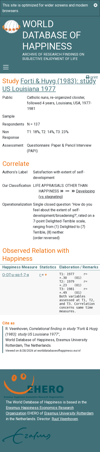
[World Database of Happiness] (11, 38)
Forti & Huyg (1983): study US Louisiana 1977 (49, 85)
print (94, 77)
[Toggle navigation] (5, 67)
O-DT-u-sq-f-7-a (15, 275)
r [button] (41, 275)
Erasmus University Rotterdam (68, 413)
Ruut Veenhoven (65, 419)
